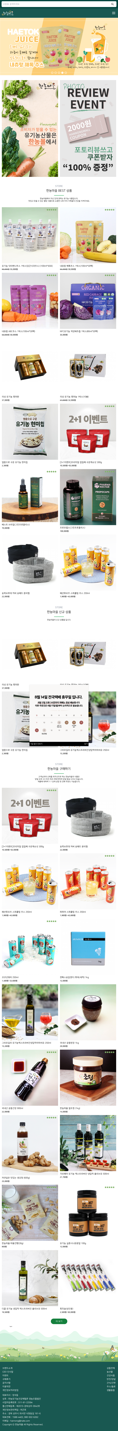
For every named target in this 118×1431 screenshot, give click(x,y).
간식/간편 (111, 1383)
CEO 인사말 (7, 1372)
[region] (59, 46)
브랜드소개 (7, 1368)
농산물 (110, 1372)
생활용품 (111, 1390)
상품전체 (111, 1368)
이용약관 (6, 1386)
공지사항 (6, 1383)
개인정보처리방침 (10, 1390)
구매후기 (6, 1379)
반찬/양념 (111, 1379)
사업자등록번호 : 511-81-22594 (17, 1402)
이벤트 (5, 1375)
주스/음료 (111, 1386)
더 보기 (59, 1321)
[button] (52, 73)
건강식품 (111, 1375)
